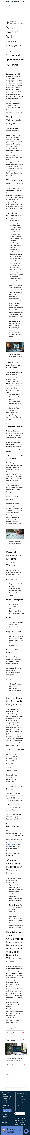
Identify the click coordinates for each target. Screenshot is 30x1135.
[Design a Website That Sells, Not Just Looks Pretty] (16, 1049)
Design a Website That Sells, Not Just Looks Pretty (14, 1059)
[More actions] (23, 22)
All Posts (7, 13)
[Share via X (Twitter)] (11, 1028)
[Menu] (25, 5)
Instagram (4, 1122)
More (14, 13)
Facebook (4, 1124)
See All (22, 1040)
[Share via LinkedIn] (15, 1028)
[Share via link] (19, 1028)
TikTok (4, 1120)
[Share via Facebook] (7, 1028)
